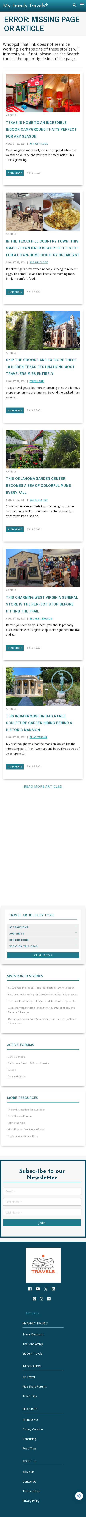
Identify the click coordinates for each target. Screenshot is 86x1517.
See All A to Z (43, 955)
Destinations (19, 940)
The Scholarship (33, 1344)
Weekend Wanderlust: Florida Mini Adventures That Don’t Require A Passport (41, 1010)
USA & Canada (16, 1057)
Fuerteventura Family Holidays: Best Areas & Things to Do (42, 1001)
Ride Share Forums (35, 1386)
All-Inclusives (31, 1420)
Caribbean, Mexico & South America (28, 1063)
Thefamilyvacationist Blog (23, 1136)
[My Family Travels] (43, 1265)
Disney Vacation (33, 1429)
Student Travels (32, 1353)
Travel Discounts (33, 1334)
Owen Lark (37, 381)
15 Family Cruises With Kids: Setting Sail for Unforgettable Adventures (42, 1021)
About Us (28, 1472)
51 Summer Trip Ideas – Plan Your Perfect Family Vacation (41, 988)
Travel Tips (30, 1396)
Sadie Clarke (39, 500)
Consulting (29, 1439)
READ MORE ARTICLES (43, 786)
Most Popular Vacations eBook (26, 1129)
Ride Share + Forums (20, 1116)
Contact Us (29, 1481)
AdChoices (32, 1313)
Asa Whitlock (39, 143)
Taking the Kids (16, 1123)
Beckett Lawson (41, 618)
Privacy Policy (31, 1501)
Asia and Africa (16, 1076)
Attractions (18, 927)
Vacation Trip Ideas (23, 946)
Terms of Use (31, 1491)
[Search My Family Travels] (74, 6)
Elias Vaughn (38, 737)
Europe (12, 1070)
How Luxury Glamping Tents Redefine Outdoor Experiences (42, 994)
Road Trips (29, 1448)
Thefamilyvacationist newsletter (26, 1109)
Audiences (16, 933)
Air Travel (29, 1377)
